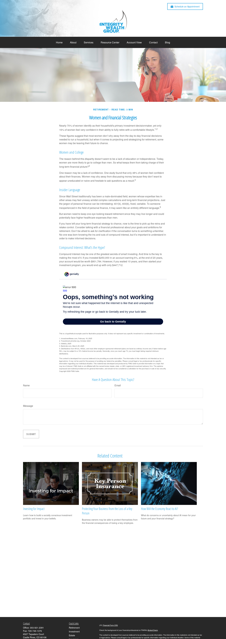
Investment (74, 631)
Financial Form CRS (110, 625)
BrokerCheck (153, 630)
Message (28, 406)
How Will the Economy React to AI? (159, 508)
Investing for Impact (33, 508)
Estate (72, 635)
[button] (59, 42)
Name (26, 385)
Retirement (74, 627)
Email (118, 385)
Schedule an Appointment (187, 6)
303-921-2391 (37, 627)
